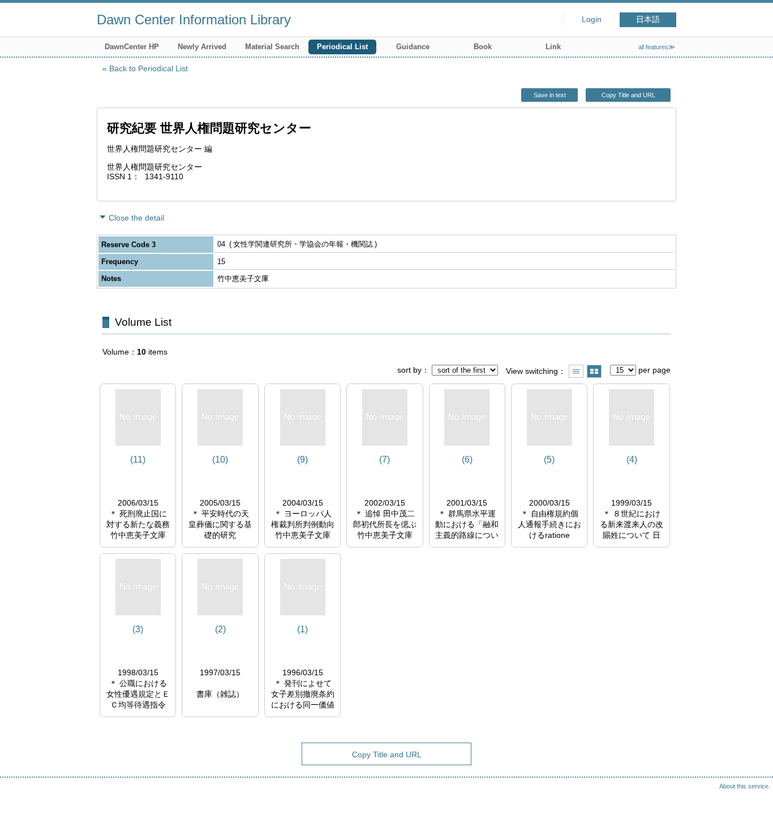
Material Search (272, 46)
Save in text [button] (550, 95)
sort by (409, 369)
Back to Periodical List (148, 68)
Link (553, 46)
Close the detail (136, 217)
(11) (137, 459)
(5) (549, 459)
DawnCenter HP (132, 46)
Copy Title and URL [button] (628, 95)
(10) (220, 459)
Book (483, 46)
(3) (137, 629)
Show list (576, 371)
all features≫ (656, 47)
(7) (384, 459)
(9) (302, 459)
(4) (631, 459)
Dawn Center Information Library (194, 19)
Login (592, 19)
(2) (220, 629)
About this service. (744, 786)
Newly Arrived (202, 46)
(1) (302, 629)
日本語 (648, 19)
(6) (467, 459)
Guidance (413, 46)
